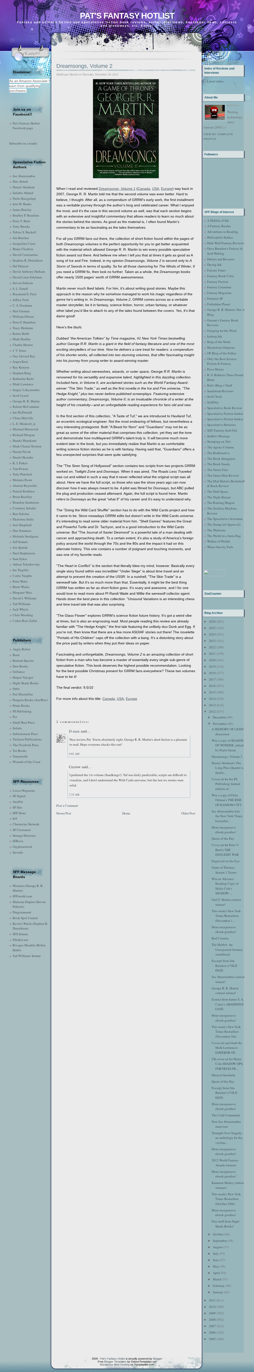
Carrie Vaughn (22, 575)
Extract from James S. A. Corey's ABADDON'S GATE (228, 1004)
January (218, 1292)
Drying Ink (214, 264)
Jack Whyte (20, 609)
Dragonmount (22, 912)
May (216, 1266)
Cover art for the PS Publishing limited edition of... (226, 784)
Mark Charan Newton (27, 446)
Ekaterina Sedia (23, 519)
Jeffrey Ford (21, 299)
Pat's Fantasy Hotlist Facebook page (26, 125)
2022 (212, 647)
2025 (212, 628)
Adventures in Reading (222, 231)
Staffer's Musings (218, 436)
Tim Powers (20, 468)
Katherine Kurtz (23, 378)
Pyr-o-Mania (215, 369)
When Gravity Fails (220, 547)
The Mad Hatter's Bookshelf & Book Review (226, 483)
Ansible (18, 801)
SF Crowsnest (22, 830)
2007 (212, 1326)
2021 (212, 653)
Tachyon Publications (27, 739)
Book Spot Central (25, 918)
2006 (212, 1332)
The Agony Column (220, 447)
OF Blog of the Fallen (221, 353)
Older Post (188, 813)
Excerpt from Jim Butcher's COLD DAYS (224, 965)
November (220, 723)
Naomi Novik (22, 451)
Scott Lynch (21, 395)
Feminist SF (215, 298)
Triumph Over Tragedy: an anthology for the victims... (227, 1138)
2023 (212, 640)
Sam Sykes (20, 559)
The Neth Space (217, 491)
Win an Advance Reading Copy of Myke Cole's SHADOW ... (225, 886)
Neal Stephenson (24, 553)
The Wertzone (216, 530)
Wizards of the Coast (26, 762)
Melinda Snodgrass (25, 536)
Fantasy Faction (217, 281)
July (216, 1253)
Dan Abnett (20, 181)
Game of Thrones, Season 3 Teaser (224, 870)
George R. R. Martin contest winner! (225, 990)
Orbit (16, 688)
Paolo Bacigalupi (24, 198)
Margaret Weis (22, 592)
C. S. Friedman (22, 305)
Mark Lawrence (23, 384)
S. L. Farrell (20, 288)
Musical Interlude (223, 1075)
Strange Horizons (24, 835)
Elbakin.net (20, 939)
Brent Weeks (21, 587)
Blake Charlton (23, 249)
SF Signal (19, 796)
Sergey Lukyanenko (26, 390)
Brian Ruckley (22, 496)
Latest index (215, 81)
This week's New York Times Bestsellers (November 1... (226, 916)
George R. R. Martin (26, 401)
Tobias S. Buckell (24, 232)
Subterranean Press (25, 734)
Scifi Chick (214, 396)
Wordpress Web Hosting (114, 1364)
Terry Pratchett (22, 474)
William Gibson (23, 316)
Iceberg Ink (214, 336)
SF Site (17, 807)
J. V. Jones (19, 350)
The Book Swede (218, 464)
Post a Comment (67, 805)
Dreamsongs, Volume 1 (117, 189)
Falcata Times (216, 270)
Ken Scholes (21, 514)
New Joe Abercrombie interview (226, 1124)
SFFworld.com (22, 896)
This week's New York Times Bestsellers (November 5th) (226, 1032)
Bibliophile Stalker (220, 237)
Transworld (20, 756)
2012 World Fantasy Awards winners (225, 1162)
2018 (212, 673)
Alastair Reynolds (25, 485)
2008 (212, 1319)
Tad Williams (22, 604)
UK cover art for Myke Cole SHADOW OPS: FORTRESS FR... (227, 1064)
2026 (212, 621)
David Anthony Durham (29, 271)
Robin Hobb (21, 333)
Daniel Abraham (23, 187)
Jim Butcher (21, 238)
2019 (212, 666)
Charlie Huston (23, 345)
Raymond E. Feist (24, 294)
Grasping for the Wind (222, 330)
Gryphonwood (22, 846)
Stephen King (22, 373)
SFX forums (20, 934)
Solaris (17, 728)
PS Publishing (22, 711)
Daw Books (20, 666)
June (216, 1260)
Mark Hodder (22, 339)
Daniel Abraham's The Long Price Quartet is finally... (228, 768)
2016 (212, 686)
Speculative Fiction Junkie (225, 413)
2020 (212, 660)
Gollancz (19, 671)
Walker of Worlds (218, 541)
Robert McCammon (26, 406)
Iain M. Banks (22, 204)
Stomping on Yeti (219, 441)
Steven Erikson (23, 283)
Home (126, 813)
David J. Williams (24, 598)
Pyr (15, 716)
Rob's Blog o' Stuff (219, 385)
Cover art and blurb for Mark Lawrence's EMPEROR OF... (227, 1048)
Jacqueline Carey (24, 243)
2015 (212, 692)
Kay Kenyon (21, 367)
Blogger (157, 1358)
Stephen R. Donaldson (28, 260)
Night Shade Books (26, 683)
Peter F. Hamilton (24, 322)
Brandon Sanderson (26, 502)
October (218, 1234)
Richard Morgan (24, 435)
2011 (212, 1300)
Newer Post (63, 813)
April (216, 1273)
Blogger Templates (115, 1361)
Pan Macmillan (23, 694)
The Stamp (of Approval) (223, 524)
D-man (74, 731)
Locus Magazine (24, 790)
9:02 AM (74, 754)
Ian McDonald (22, 412)
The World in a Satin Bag (224, 536)
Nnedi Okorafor (23, 457)
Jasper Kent (20, 361)
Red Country (220, 938)
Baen (16, 655)
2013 (212, 705)
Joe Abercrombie (24, 176)
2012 (212, 711)
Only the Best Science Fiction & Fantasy (222, 361)
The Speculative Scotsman (225, 518)
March (217, 1279)
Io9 (15, 818)
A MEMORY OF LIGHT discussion (228, 731)
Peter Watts (20, 581)
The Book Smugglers (221, 458)
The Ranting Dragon (221, 502)
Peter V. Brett (21, 221)
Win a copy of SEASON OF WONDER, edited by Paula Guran (228, 745)
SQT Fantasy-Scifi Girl (222, 430)
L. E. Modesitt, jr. (24, 423)
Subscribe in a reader (23, 143)
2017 (212, 679)
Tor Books (20, 750)
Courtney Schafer (24, 508)
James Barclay (22, 209)
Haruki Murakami (24, 440)
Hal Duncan (21, 266)
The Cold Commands (226, 1115)
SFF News (19, 813)
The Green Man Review (223, 475)
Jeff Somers (20, 541)
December (219, 717)
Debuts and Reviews (220, 259)
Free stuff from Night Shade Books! (225, 1223)
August (217, 1247)
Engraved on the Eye (226, 861)
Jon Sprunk (20, 547)
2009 (212, 1313)
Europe (166, 189)
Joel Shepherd (22, 525)
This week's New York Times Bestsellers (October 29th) (226, 1199)
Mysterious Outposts (221, 347)
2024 (212, 634)
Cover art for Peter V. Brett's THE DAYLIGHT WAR (225, 850)
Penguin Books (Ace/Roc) (30, 700)
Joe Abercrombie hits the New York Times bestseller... (227, 816)
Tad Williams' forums (27, 956)
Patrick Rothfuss (24, 491)
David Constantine (25, 254)
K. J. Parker (20, 463)
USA (155, 189)
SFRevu (18, 841)
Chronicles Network (26, 824)
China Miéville (23, 418)
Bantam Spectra (23, 660)
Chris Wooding (23, 615)
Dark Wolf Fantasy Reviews (225, 243)
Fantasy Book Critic (220, 276)
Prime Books (21, 705)
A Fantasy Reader (219, 226)
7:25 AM (74, 794)
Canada (144, 189)
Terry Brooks (21, 226)
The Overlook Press (26, 745)
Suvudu (18, 852)
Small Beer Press (24, 722)
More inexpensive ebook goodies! (224, 829)
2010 (212, 1306)
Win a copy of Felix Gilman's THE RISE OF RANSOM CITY (227, 800)
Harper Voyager (23, 677)
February (219, 1285)
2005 (212, 1339)
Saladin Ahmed (23, 193)
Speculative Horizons (221, 424)
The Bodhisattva (218, 453)
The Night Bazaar (219, 497)
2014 (212, 698)
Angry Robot (21, 649)
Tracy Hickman (23, 328)
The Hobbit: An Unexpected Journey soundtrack (227, 949)
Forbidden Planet (218, 304)
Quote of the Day (223, 838)
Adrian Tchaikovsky (26, 564)
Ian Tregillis (21, 570)
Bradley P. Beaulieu (26, 215)
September (220, 1240)
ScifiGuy (213, 402)
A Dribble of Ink (218, 220)
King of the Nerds (219, 342)
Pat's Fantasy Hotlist (127, 15)
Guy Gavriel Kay (24, 356)
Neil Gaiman (21, 311)
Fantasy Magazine (219, 293)
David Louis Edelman (27, 277)
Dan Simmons (22, 530)
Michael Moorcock (25, 429)
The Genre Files (217, 469)
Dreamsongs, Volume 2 (84, 66)
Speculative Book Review (224, 408)
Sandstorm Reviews (220, 391)
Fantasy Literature (219, 287)
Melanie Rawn (22, 480)
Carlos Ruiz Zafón (25, 620)
